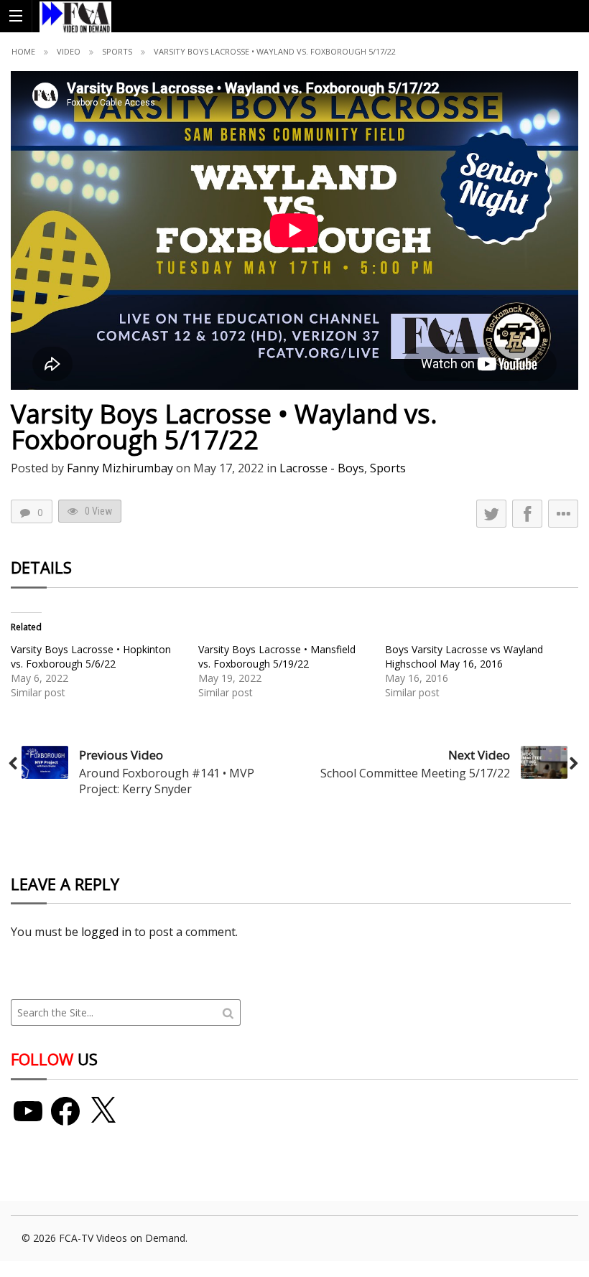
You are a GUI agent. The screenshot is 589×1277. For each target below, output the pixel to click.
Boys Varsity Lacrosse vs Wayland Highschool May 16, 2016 (464, 656)
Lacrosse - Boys (321, 468)
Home (23, 51)
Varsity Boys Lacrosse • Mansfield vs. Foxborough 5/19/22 (277, 656)
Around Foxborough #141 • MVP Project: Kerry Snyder (166, 781)
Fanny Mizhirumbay (120, 468)
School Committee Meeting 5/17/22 (415, 773)
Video (68, 51)
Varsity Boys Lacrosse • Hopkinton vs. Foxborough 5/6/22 (91, 656)
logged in (106, 932)
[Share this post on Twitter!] (491, 514)
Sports (117, 51)
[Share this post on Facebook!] (527, 514)
